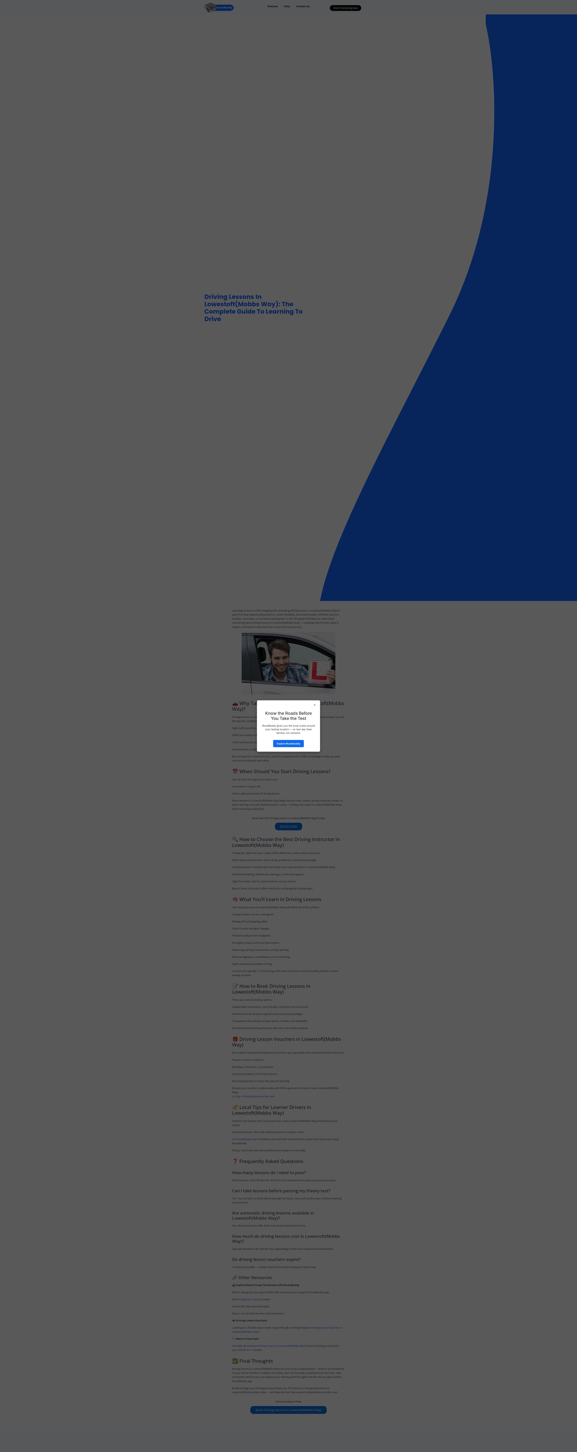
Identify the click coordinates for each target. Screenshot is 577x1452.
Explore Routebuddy (288, 743)
